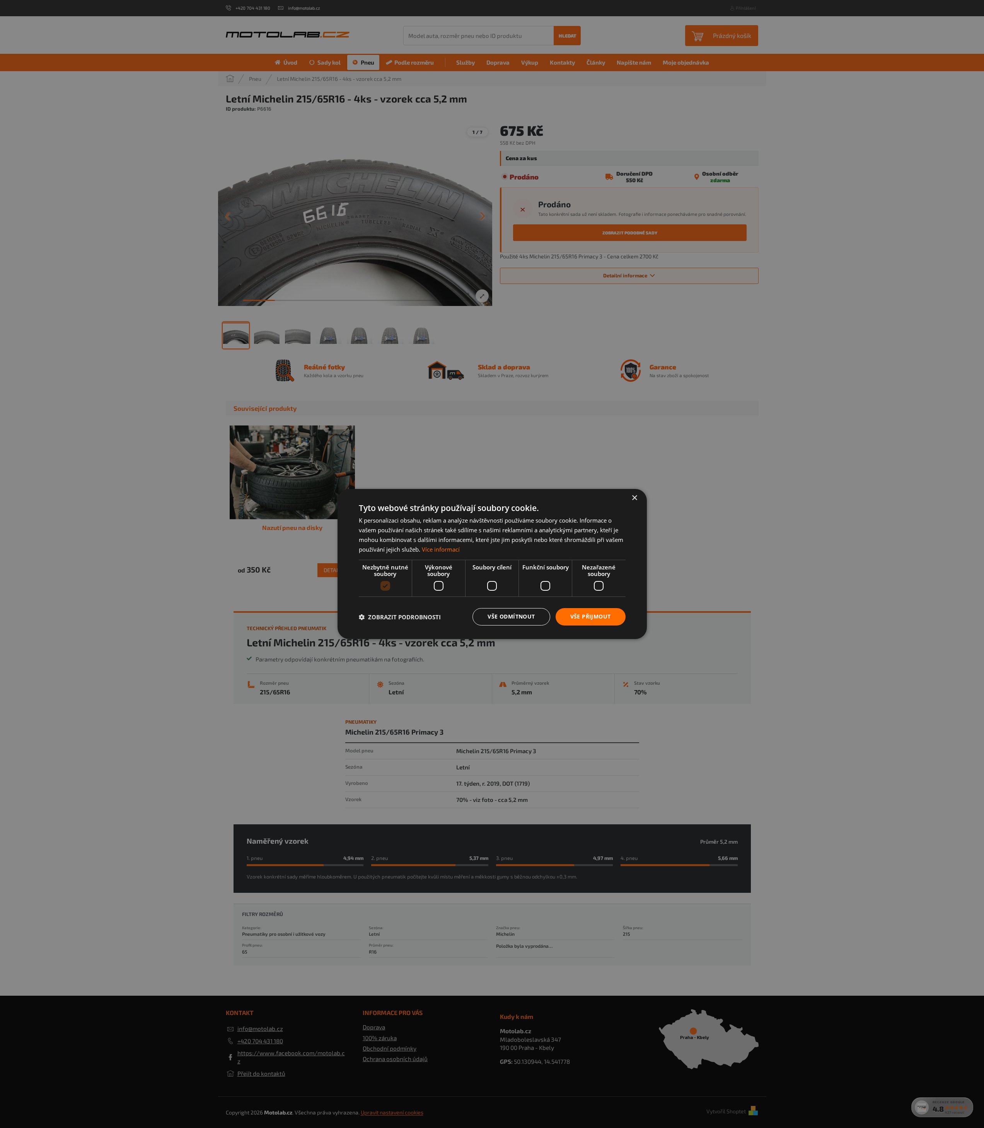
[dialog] (492, 564)
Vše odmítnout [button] (511, 616)
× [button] (634, 498)
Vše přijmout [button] (590, 616)
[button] (400, 617)
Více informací (441, 549)
